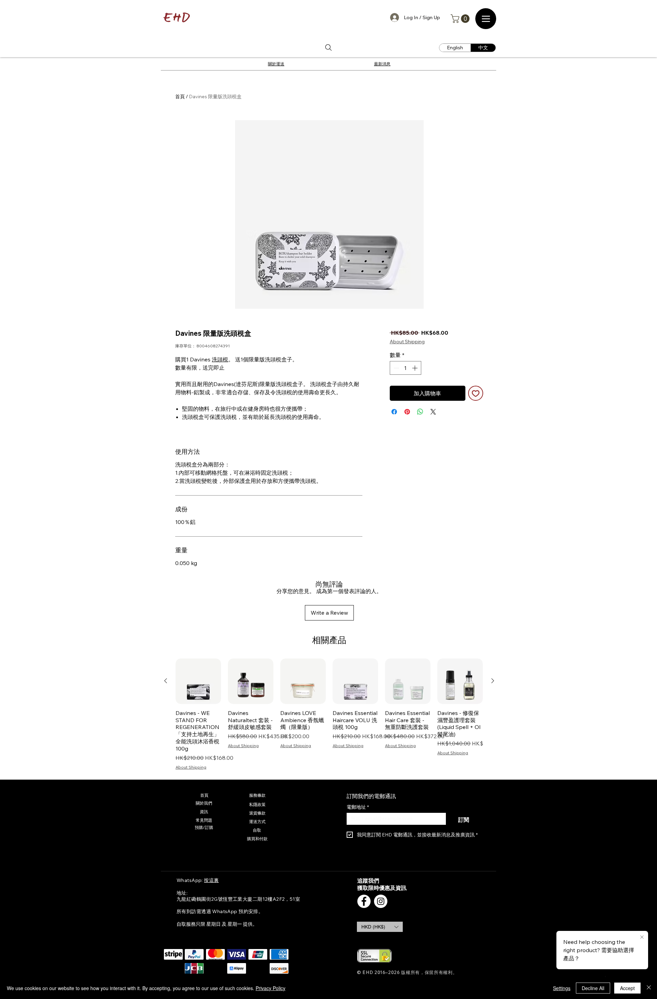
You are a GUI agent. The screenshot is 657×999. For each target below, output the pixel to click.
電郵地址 (358, 807)
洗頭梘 (220, 359)
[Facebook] (364, 901)
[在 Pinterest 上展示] (407, 412)
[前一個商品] (166, 681)
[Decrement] (395, 367)
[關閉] (649, 988)
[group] (329, 714)
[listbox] (380, 927)
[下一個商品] (493, 681)
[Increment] (415, 367)
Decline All (593, 988)
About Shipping (407, 342)
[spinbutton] (405, 367)
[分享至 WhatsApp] (420, 412)
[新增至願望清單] (475, 393)
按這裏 (211, 880)
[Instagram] (380, 901)
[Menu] (485, 18)
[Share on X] (433, 412)
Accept (627, 988)
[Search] (328, 47)
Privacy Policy (270, 988)
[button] (461, 18)
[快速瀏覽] (198, 681)
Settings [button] (561, 988)
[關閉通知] (642, 937)
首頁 (180, 96)
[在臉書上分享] (394, 412)
